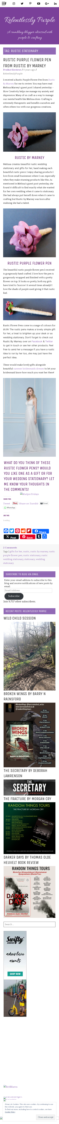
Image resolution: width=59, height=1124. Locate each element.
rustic (26, 551)
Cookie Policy (10, 1112)
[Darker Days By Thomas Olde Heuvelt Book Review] (29, 867)
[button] (29, 132)
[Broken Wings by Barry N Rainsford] (29, 704)
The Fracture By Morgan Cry (27, 798)
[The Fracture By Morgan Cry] (29, 804)
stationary (29, 559)
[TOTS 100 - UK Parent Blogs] (15, 1096)
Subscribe (14, 596)
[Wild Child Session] (29, 623)
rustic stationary (31, 555)
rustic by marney (39, 551)
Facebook (37, 341)
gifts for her (16, 551)
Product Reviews (12, 70)
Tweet (6, 503)
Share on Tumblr (28, 503)
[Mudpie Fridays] (29, 494)
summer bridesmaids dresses (28, 368)
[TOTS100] (10, 1099)
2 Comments (10, 547)
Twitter (49, 341)
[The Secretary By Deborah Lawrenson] (29, 781)
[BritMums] (10, 1087)
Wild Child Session (20, 618)
